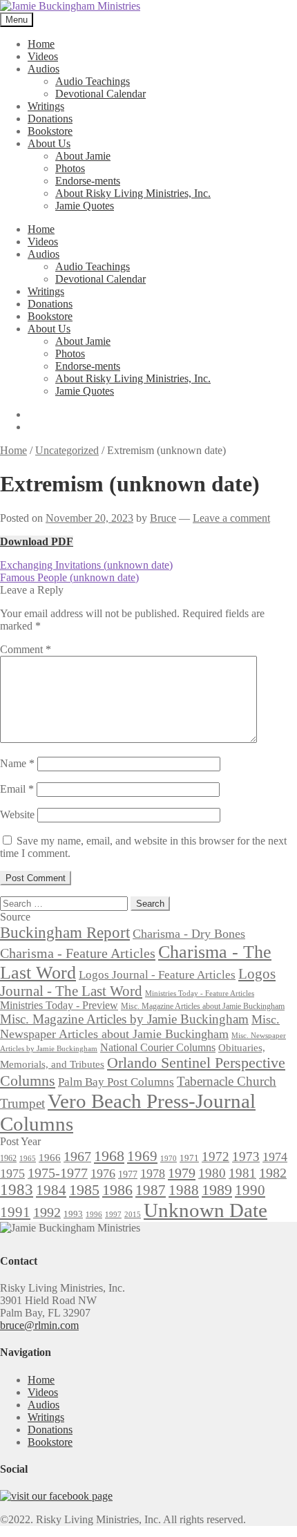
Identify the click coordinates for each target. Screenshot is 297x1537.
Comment (25, 649)
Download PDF (36, 541)
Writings (46, 106)
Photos (70, 168)
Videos (43, 56)
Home (41, 44)
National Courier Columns (157, 1047)
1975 (12, 1173)
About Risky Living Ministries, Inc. (133, 193)
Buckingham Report (65, 932)
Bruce (163, 518)
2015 (132, 1214)
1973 (246, 1156)
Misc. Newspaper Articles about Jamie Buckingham (140, 1026)
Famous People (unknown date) (69, 577)
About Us (49, 143)
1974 (274, 1157)
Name (17, 763)
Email (17, 789)
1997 (113, 1214)
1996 (94, 1214)
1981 (242, 1173)
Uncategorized (67, 450)
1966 (50, 1157)
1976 (102, 1173)
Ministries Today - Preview (59, 1005)
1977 (127, 1174)
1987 (150, 1190)
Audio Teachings (92, 81)
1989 (217, 1190)
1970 (168, 1158)
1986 (117, 1189)
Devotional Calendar (100, 94)
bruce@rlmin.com (39, 1325)
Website (17, 814)
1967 (77, 1156)
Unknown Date (205, 1210)
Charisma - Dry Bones (189, 934)
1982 (273, 1172)
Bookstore (50, 131)
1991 (15, 1212)
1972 (215, 1156)
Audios (43, 69)
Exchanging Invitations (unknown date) (86, 565)
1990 (250, 1190)
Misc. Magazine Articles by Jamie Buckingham (124, 1019)
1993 (73, 1214)
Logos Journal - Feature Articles (157, 974)
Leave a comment (231, 518)
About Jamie (83, 156)
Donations (50, 118)
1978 (152, 1173)
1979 (181, 1172)
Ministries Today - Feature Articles (199, 993)
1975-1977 (58, 1172)
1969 (142, 1156)
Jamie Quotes (84, 205)
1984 (51, 1190)
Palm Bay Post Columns (116, 1081)
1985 (84, 1189)
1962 (8, 1158)
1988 (184, 1190)
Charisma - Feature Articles (77, 953)
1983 (16, 1189)
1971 (189, 1158)
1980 (212, 1173)
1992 (47, 1212)
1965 (27, 1158)
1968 (109, 1156)
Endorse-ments (87, 181)
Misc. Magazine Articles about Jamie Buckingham (203, 1006)
